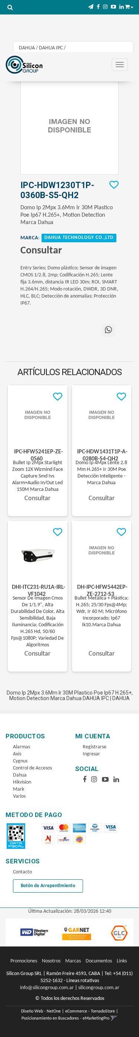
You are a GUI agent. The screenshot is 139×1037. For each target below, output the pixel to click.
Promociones (23, 961)
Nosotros (51, 961)
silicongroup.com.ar (98, 988)
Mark (18, 789)
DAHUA (27, 48)
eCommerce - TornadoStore (90, 1011)
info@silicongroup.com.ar (47, 988)
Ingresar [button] (91, 754)
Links (122, 961)
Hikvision (22, 782)
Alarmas (21, 747)
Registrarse (94, 747)
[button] (91, 7)
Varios (19, 796)
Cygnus (20, 761)
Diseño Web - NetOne (41, 1011)
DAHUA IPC (51, 48)
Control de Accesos (32, 768)
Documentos (99, 961)
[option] (30, 932)
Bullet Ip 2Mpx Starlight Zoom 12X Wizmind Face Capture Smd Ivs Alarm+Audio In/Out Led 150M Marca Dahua (37, 476)
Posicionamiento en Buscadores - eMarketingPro (65, 1018)
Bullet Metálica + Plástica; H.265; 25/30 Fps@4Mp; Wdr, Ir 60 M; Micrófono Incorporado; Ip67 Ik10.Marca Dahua (102, 611)
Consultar (41, 251)
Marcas (73, 961)
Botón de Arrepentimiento (48, 885)
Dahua (20, 775)
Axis (17, 754)
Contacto (22, 872)
